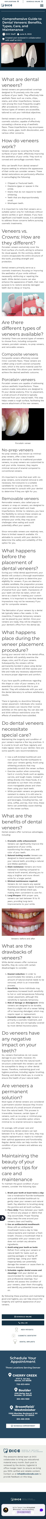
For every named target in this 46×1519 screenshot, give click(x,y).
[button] (41, 5)
